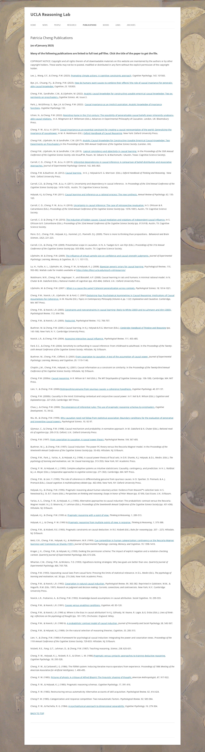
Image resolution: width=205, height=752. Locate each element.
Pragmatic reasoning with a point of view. (88, 515)
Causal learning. (73, 172)
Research (71, 25)
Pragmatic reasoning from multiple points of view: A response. (99, 522)
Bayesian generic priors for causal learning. (122, 266)
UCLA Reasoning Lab (50, 14)
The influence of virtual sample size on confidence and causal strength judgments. (107, 255)
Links (118, 25)
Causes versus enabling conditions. (83, 605)
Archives (131, 25)
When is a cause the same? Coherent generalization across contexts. (100, 288)
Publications (89, 25)
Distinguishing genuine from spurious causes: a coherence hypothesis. (96, 389)
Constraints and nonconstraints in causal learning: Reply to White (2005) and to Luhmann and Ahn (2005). (118, 309)
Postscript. (70, 320)
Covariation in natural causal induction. (85, 583)
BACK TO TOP (37, 713)
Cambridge (125, 327)
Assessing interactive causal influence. (84, 338)
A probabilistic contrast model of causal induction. (92, 623)
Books (106, 25)
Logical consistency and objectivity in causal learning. (110, 151)
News (45, 25)
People (57, 25)
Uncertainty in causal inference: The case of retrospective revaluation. (109, 205)
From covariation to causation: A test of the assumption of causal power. (112, 356)
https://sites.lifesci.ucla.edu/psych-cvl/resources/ (100, 270)
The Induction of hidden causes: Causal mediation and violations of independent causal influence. (115, 219)
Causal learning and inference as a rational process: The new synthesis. (101, 194)
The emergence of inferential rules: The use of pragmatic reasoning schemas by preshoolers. (108, 407)
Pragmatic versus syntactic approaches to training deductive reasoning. (130, 655)
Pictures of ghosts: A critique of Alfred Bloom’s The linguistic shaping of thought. (91, 677)
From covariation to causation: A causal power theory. (77, 439)
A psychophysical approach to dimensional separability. (96, 706)
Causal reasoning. (60, 378)
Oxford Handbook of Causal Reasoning (102, 133)
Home (33, 25)
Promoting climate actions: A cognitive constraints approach (101, 75)
